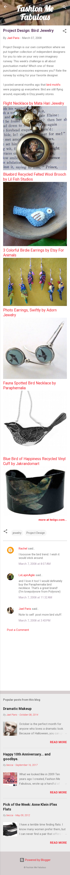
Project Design (35, 533)
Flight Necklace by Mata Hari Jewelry (33, 103)
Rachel (23, 548)
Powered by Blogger (37, 860)
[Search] (64, 8)
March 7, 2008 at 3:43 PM (34, 620)
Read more (58, 742)
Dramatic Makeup (17, 709)
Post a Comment (18, 630)
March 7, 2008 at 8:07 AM (35, 564)
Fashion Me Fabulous (35, 12)
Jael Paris (25, 609)
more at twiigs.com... (52, 520)
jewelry (17, 533)
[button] (64, 32)
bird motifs (53, 84)
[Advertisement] (35, 660)
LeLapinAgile (27, 575)
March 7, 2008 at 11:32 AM (35, 597)
